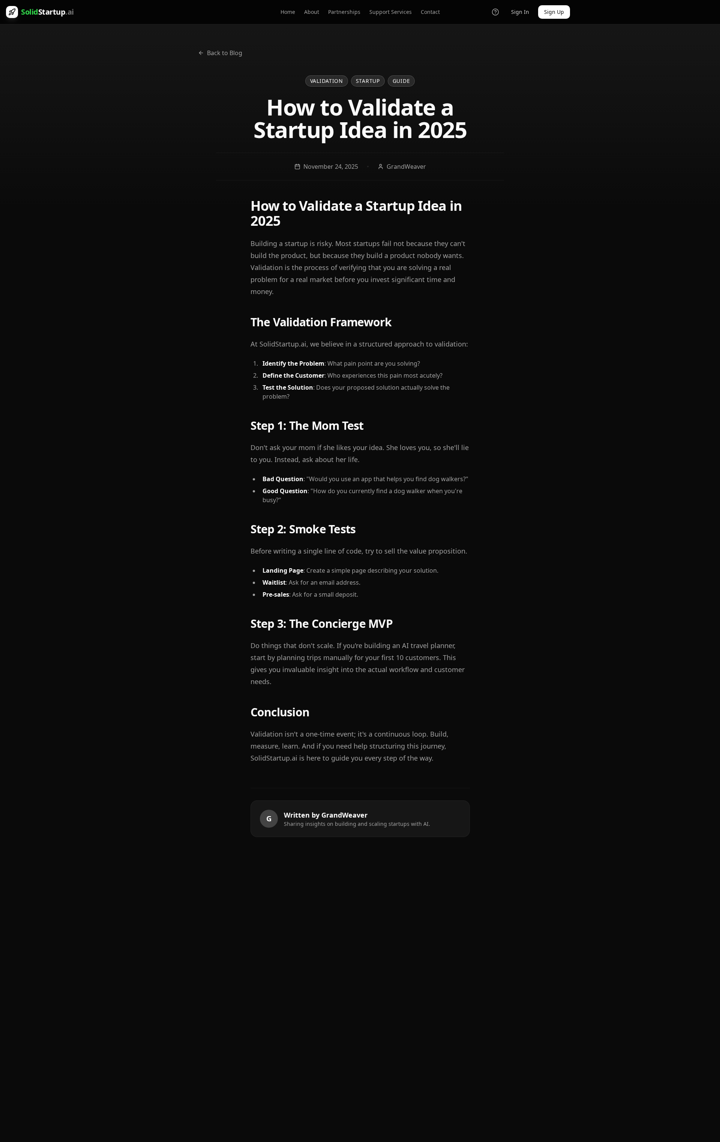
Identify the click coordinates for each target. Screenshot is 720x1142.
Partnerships (344, 11)
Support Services (390, 11)
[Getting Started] (495, 12)
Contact (430, 11)
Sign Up (554, 11)
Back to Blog (224, 53)
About (311, 11)
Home (287, 11)
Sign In (520, 11)
